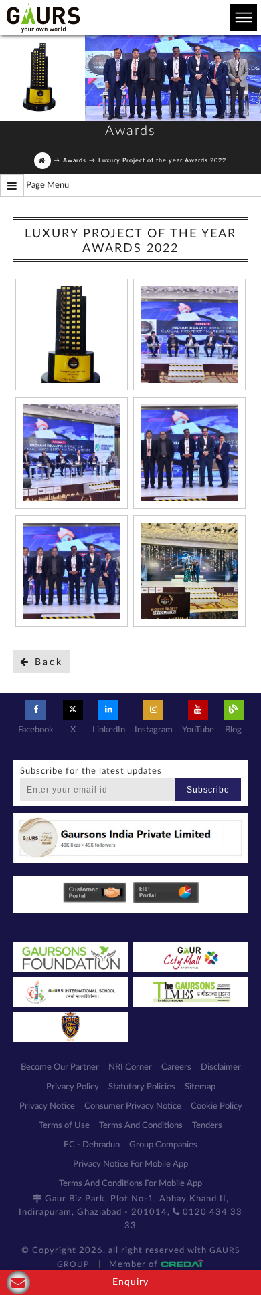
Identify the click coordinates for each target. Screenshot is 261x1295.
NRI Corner (130, 1067)
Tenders (207, 1125)
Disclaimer (221, 1067)
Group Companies (163, 1145)
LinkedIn (108, 730)
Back (46, 662)
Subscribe (208, 790)
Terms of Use (64, 1125)
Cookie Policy (216, 1106)
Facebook (36, 730)
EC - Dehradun (92, 1145)
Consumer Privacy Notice (132, 1106)
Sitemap (200, 1087)
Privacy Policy (72, 1087)
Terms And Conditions (141, 1125)
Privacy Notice (47, 1106)
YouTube (198, 730)
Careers (176, 1067)
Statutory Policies (141, 1087)
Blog (233, 730)
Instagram (154, 730)
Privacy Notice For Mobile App (130, 1164)
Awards (74, 161)
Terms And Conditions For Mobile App (130, 1183)
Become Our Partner (60, 1067)
